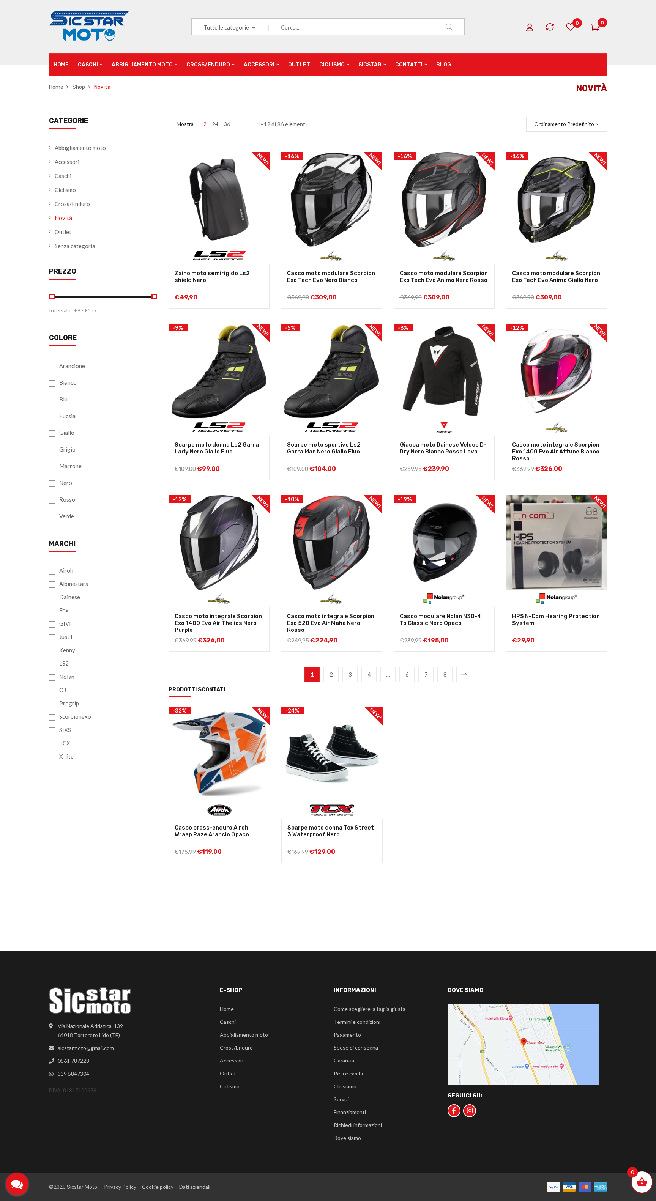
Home (56, 87)
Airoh (66, 570)
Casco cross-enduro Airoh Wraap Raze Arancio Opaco (212, 831)
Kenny (67, 650)
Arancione (72, 365)
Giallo (66, 432)
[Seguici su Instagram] (469, 1110)
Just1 (66, 636)
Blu (63, 399)
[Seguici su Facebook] (454, 1110)
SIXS (65, 729)
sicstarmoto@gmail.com (86, 1048)
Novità (63, 217)
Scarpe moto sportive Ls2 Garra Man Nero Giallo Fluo (324, 448)
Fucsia (67, 415)
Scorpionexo (75, 716)
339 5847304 (73, 1073)
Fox (64, 610)
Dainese (69, 596)
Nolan (66, 676)
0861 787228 (73, 1061)
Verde (66, 516)
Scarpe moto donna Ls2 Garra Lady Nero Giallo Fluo (217, 448)
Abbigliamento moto (80, 147)
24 (215, 124)
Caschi (63, 175)
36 (227, 124)
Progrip (69, 703)
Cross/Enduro (72, 203)
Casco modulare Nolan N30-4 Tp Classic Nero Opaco (440, 619)
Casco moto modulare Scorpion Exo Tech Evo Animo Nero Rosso (444, 276)
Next (464, 674)
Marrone (70, 466)
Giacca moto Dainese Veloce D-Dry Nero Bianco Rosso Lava (443, 448)
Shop (79, 87)
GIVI (65, 623)
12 (203, 124)
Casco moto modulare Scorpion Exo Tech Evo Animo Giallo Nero (556, 276)
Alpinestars (73, 583)
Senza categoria (75, 245)
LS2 (64, 663)
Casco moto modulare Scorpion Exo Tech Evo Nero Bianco (331, 276)
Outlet (63, 231)
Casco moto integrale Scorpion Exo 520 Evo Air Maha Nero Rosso (330, 623)
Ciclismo (65, 189)
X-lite (66, 756)
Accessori (67, 161)
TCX (64, 743)
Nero (65, 482)
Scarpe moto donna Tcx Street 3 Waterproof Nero (330, 831)
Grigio (67, 449)
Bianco (68, 382)
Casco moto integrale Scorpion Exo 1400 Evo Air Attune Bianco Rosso (555, 451)
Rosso (67, 499)
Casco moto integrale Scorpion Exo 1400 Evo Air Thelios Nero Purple (218, 623)
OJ (62, 689)
